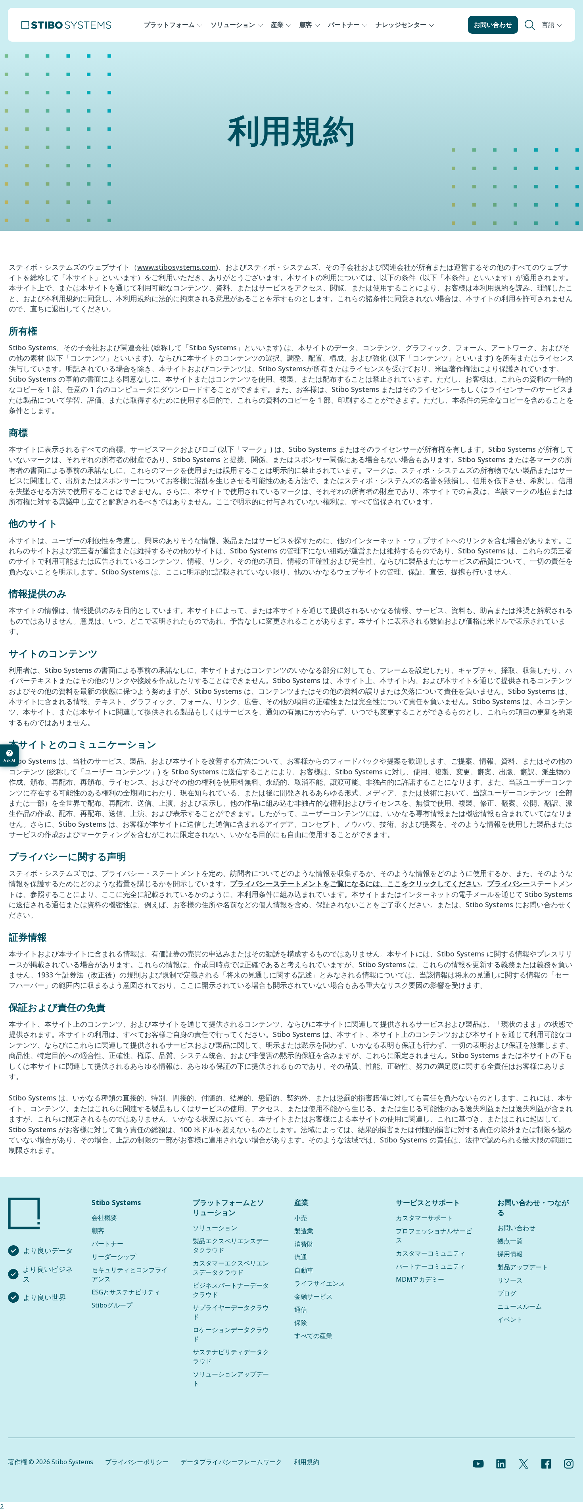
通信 (300, 1309)
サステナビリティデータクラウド (231, 1356)
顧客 (305, 24)
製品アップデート (522, 1267)
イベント (510, 1319)
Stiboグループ (112, 1305)
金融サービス (313, 1296)
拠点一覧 (510, 1240)
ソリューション (233, 24)
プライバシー (508, 883)
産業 (277, 24)
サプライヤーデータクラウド (231, 1312)
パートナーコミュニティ (431, 1266)
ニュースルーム (519, 1306)
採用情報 (510, 1254)
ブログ (506, 1293)
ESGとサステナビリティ (126, 1292)
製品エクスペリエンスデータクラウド (231, 1245)
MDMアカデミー (420, 1279)
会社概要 (104, 1217)
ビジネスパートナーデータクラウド (231, 1290)
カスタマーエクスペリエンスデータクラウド (231, 1268)
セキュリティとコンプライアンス (130, 1274)
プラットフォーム (169, 24)
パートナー (344, 24)
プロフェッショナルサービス (434, 1235)
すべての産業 (313, 1335)
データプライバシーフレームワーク (231, 1461)
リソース (510, 1280)
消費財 (303, 1244)
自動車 (303, 1270)
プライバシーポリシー (137, 1461)
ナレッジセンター (401, 24)
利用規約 (306, 1461)
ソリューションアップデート (231, 1379)
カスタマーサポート (424, 1217)
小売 (300, 1217)
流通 (300, 1257)
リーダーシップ (114, 1256)
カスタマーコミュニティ (431, 1253)
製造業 (303, 1231)
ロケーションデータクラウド (231, 1334)
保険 (300, 1322)
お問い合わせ (493, 24)
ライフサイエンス (319, 1283)
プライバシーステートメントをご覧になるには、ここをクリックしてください (355, 883)
